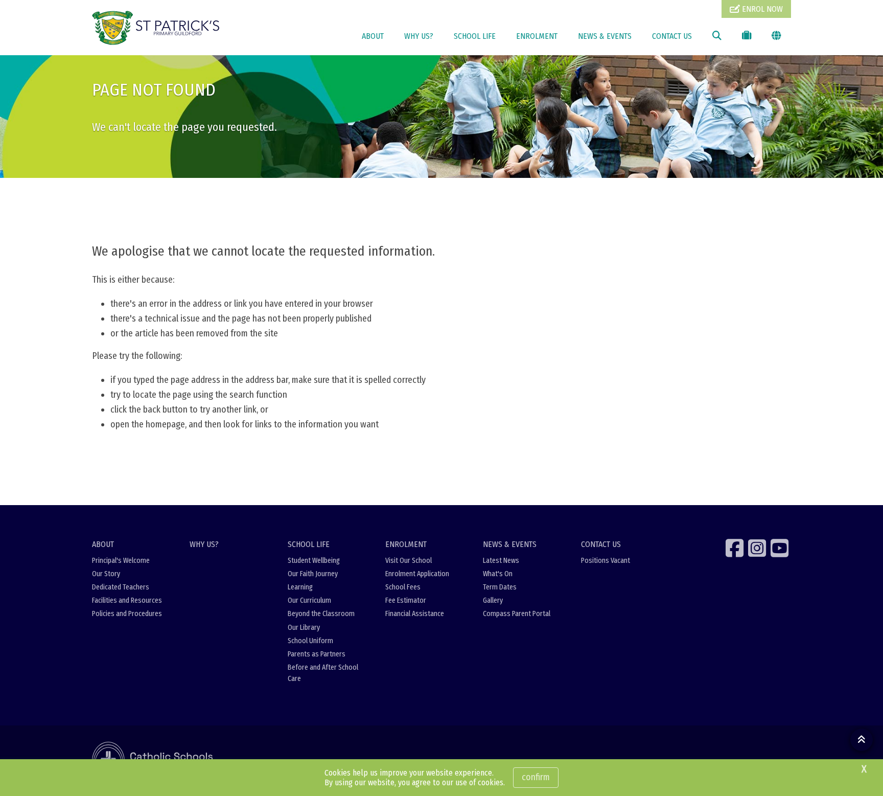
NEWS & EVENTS (605, 36)
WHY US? (418, 36)
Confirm (536, 777)
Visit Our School (408, 560)
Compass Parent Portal (516, 613)
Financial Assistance (414, 613)
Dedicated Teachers (120, 587)
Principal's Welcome (121, 560)
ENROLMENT (536, 36)
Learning (300, 587)
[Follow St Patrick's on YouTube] (781, 548)
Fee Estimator (405, 600)
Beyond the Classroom (321, 613)
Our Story (106, 574)
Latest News (501, 560)
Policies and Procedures (127, 613)
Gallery (493, 600)
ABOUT (373, 36)
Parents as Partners (316, 654)
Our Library (304, 627)
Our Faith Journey (313, 574)
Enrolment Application (417, 574)
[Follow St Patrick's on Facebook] (736, 548)
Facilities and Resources (127, 600)
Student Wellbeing (314, 560)
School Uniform (310, 640)
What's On (498, 574)
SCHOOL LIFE (475, 36)
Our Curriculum (309, 600)
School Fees (403, 587)
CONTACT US (672, 36)
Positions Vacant (605, 560)
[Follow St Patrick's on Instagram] (758, 548)
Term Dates (500, 587)
